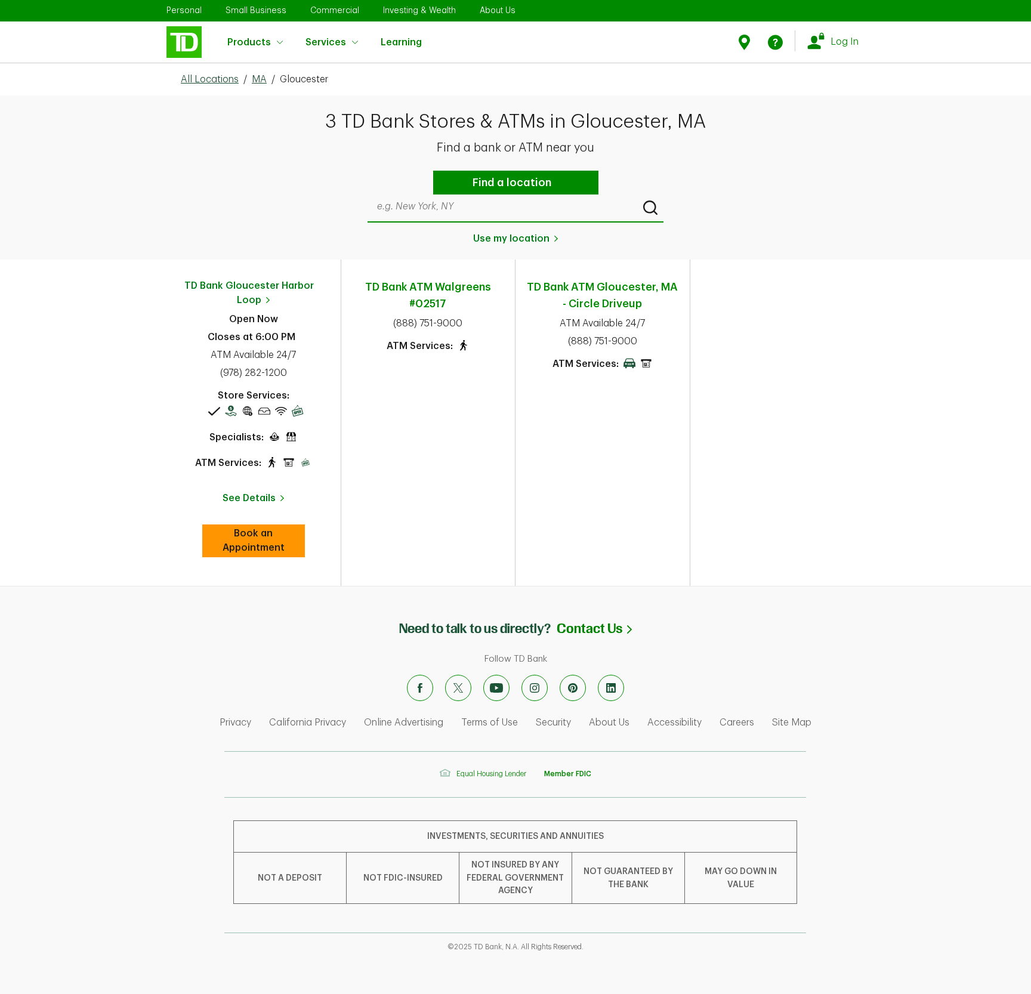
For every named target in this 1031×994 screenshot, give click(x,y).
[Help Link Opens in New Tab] (775, 42)
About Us (498, 10)
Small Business (256, 10)
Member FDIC (567, 773)
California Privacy (307, 722)
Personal (184, 10)
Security (553, 722)
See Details (249, 498)
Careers (737, 722)
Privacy (235, 722)
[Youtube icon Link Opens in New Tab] (496, 688)
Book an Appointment (264, 540)
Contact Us (594, 629)
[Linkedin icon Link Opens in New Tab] (611, 688)
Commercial (334, 10)
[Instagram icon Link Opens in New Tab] (534, 688)
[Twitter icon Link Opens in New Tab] (458, 688)
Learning (401, 35)
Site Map (791, 722)
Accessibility (674, 722)
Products (249, 42)
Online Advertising (403, 722)
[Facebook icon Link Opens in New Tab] (420, 688)
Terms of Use (489, 722)
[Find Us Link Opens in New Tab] (746, 42)
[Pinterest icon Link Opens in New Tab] (573, 688)
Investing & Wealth (419, 10)
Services (325, 42)
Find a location (512, 182)
